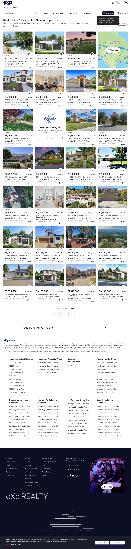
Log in (119, 3)
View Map (114, 50)
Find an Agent (10, 461)
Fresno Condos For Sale (47, 423)
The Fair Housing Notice (88, 528)
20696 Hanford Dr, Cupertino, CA (16, 255)
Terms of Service (80, 516)
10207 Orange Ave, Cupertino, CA (110, 100)
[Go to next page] (77, 314)
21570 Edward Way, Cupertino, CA (16, 294)
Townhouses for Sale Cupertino (50, 369)
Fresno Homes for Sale (105, 379)
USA (58, 308)
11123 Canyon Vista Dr (17, 392)
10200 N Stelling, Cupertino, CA (47, 61)
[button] (65, 327)
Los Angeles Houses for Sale (19, 406)
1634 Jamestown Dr (16, 386)
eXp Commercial (30, 475)
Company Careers (11, 472)
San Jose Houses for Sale (18, 419)
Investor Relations (11, 468)
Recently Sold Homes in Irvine (108, 429)
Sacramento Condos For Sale (49, 413)
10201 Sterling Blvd (16, 372)
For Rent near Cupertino (47, 372)
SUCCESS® (28, 465)
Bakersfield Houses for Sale (19, 416)
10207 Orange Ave (16, 382)
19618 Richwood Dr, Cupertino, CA (110, 177)
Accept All (102, 542)
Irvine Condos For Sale (46, 429)
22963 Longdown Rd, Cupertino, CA (80, 255)
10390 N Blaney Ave (16, 389)
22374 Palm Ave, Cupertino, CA (78, 100)
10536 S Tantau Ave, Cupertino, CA (48, 255)
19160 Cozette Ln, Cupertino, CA (47, 294)
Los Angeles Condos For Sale (49, 406)
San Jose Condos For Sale (47, 419)
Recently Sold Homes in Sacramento (109, 413)
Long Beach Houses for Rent (78, 423)
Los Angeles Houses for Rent (78, 404)
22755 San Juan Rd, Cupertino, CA (47, 177)
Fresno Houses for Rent (76, 420)
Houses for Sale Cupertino (48, 363)
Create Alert (50, 138)
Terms (54, 541)
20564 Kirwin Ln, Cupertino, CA (109, 294)
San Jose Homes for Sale (106, 376)
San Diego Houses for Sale (19, 410)
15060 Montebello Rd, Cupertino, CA (111, 255)
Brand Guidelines (47, 472)
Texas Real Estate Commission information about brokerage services (65, 524)
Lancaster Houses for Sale (19, 433)
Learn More (88, 530)
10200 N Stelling (15, 366)
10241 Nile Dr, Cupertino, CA (45, 100)
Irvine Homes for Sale (104, 386)
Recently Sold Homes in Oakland (109, 436)
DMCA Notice (65, 514)
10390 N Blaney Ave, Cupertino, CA (79, 138)
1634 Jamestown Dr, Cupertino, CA (16, 138)
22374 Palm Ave (15, 379)
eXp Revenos (29, 472)
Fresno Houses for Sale (17, 423)
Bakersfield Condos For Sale (48, 416)
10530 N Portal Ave (16, 369)
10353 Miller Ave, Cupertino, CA (15, 61)
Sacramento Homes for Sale (107, 369)
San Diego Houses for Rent (77, 407)
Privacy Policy (46, 465)
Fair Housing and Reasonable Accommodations (65, 518)
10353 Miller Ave (15, 363)
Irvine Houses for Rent (75, 427)
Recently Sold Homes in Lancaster (109, 433)
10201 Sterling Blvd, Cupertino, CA (16, 100)
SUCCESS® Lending (31, 468)
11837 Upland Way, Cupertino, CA (79, 216)
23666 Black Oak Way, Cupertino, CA (80, 177)
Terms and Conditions (48, 458)
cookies (13, 539)
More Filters (109, 13)
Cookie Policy (46, 468)
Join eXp (8, 465)
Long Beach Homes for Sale (107, 382)
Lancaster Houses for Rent (77, 430)
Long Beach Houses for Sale (19, 426)
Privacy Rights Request (49, 461)
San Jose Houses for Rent (76, 417)
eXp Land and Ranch (31, 482)
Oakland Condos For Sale (47, 436)
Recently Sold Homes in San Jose (109, 419)
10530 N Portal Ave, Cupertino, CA (79, 61)
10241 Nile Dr (14, 376)
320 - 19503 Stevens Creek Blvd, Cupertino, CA (79, 295)
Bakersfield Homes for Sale (107, 372)
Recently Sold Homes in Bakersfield (109, 416)
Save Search (122, 24)
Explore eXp (9, 458)
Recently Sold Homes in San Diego (109, 410)
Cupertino (70, 308)
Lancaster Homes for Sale (106, 389)
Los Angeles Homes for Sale (107, 363)
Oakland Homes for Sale (105, 392)
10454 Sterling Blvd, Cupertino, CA (16, 216)
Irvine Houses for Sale (17, 429)
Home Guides (10, 475)
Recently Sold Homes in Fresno (108, 423)
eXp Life (27, 458)
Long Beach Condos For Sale (48, 426)
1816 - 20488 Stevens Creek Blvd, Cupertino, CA (47, 216)
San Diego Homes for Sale (106, 366)
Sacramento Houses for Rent (78, 410)
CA (63, 308)
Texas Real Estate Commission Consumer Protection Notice (65, 526)
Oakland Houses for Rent (76, 433)
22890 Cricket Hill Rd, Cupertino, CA (111, 216)
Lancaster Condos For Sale (48, 433)
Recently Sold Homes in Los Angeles (109, 406)
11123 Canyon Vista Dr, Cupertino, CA (111, 138)
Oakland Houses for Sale (18, 436)
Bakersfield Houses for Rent (77, 413)
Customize (117, 542)
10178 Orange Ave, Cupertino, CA (16, 177)
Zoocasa (27, 461)
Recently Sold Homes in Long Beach (109, 426)
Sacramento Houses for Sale (20, 413)
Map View (123, 13)
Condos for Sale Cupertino (48, 366)
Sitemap (44, 475)
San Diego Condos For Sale (48, 410)
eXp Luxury (28, 478)
